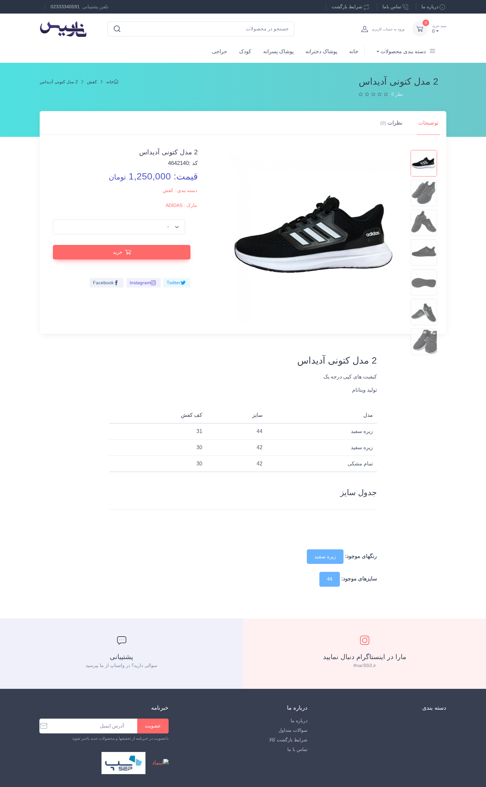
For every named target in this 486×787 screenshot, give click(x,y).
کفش (92, 81)
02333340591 (65, 6)
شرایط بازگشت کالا (288, 739)
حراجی (219, 51)
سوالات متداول (292, 730)
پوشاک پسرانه (278, 51)
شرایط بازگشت (347, 6)
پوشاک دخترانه (321, 51)
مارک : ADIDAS (181, 205)
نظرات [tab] (391, 123)
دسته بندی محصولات (403, 51)
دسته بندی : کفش (180, 190)
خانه (353, 51)
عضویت (153, 725)
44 (329, 579)
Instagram (140, 282)
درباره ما (430, 6)
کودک (245, 51)
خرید (117, 252)
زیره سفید (325, 556)
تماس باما (392, 6)
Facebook (103, 282)
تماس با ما (297, 749)
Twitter (174, 282)
